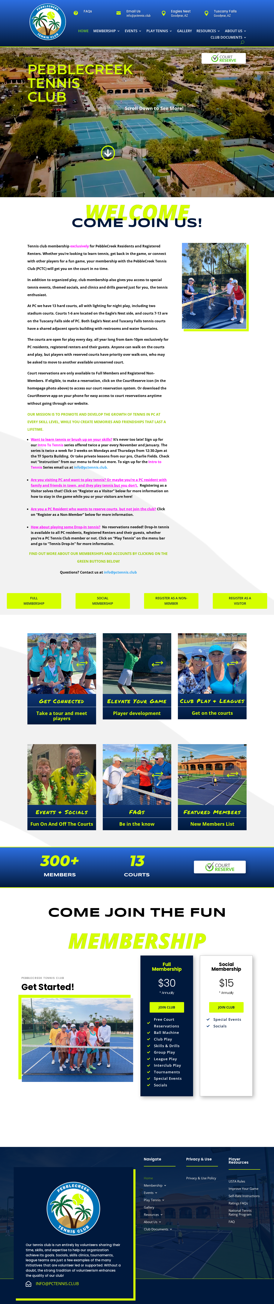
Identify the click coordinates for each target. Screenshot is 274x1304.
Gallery (184, 31)
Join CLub (167, 1007)
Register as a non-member (171, 601)
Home (83, 31)
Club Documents (226, 38)
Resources (206, 31)
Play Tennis (157, 31)
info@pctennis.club (120, 572)
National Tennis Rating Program (240, 1212)
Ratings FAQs (238, 1203)
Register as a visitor (240, 601)
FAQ (232, 1222)
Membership (104, 31)
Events (131, 31)
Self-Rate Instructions (244, 1196)
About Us (233, 31)
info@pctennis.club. (91, 467)
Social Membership (102, 601)
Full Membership (34, 601)
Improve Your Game (243, 1189)
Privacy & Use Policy (201, 1178)
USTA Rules (237, 1181)
